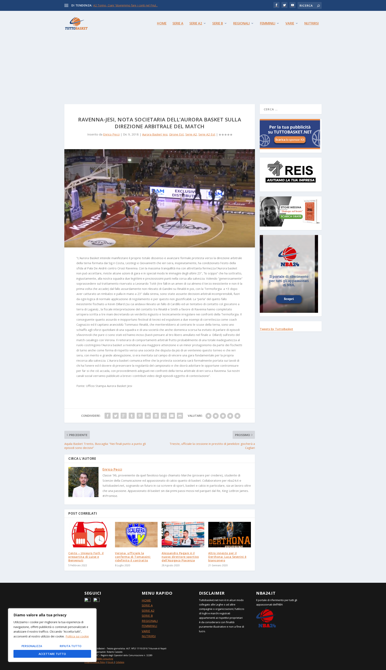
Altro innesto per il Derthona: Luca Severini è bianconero (227, 556)
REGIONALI (150, 621)
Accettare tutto (52, 654)
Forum (110, 662)
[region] (52, 635)
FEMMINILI (149, 626)
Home (161, 24)
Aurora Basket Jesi (154, 134)
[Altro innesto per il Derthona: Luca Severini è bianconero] (229, 534)
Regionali (241, 24)
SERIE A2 (148, 610)
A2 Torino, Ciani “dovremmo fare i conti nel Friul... (125, 5)
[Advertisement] (193, 66)
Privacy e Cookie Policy (94, 662)
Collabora (120, 662)
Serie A (177, 24)
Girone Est (176, 134)
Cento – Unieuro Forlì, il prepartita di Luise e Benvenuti (86, 556)
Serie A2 (195, 24)
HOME (146, 600)
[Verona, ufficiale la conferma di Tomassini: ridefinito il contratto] (136, 534)
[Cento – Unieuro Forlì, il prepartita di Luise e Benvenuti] (89, 534)
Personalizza (32, 646)
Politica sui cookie (77, 636)
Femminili (267, 24)
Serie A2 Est (206, 134)
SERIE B (147, 616)
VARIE (146, 631)
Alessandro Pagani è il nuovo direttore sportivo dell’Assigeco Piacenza (180, 556)
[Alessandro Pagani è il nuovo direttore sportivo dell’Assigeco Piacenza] (183, 534)
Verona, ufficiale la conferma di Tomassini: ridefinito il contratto (133, 556)
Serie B (217, 24)
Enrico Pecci (111, 134)
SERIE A (147, 605)
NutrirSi (311, 24)
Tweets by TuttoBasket (276, 329)
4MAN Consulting (104, 658)
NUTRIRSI (149, 636)
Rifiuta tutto (70, 646)
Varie (289, 24)
